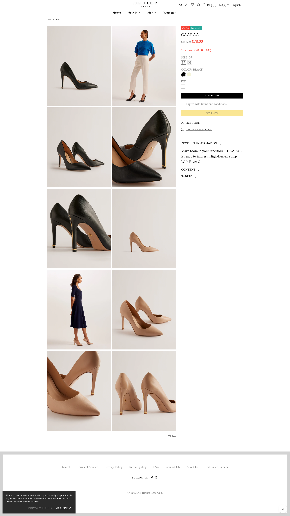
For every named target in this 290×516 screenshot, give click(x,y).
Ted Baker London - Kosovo (145, 4)
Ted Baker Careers (216, 467)
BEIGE (189, 74)
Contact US (173, 467)
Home (49, 20)
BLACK (183, 74)
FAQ (156, 467)
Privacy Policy (114, 467)
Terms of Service (87, 467)
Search (66, 467)
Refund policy (138, 467)
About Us (192, 467)
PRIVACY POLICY (40, 508)
